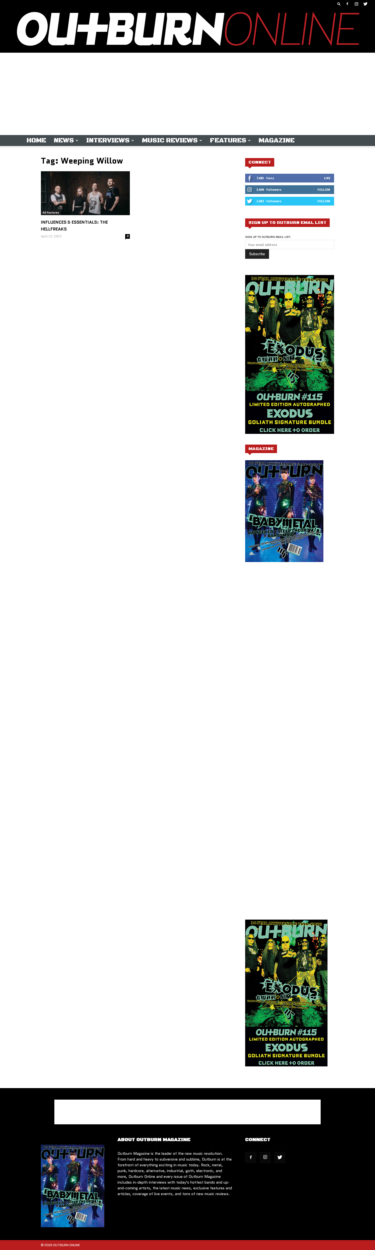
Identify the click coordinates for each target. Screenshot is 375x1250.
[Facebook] (347, 4)
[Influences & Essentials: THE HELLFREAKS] (85, 193)
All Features (51, 212)
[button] (339, 4)
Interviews (108, 140)
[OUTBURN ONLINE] (187, 30)
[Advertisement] (187, 93)
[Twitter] (365, 4)
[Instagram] (356, 4)
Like (327, 178)
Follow (323, 189)
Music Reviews (170, 140)
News (64, 140)
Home (36, 140)
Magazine (277, 140)
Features (228, 140)
